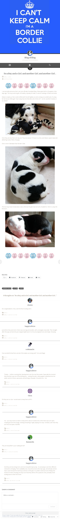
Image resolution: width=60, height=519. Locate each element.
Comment (52, 506)
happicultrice (8, 79)
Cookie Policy (30, 516)
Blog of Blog (30, 57)
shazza (30, 305)
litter (15, 288)
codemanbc (30, 349)
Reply (5, 312)
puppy (21, 288)
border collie (7, 288)
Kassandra (30, 442)
